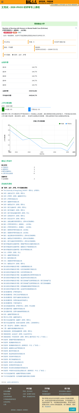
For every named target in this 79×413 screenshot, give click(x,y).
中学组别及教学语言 (9, 399)
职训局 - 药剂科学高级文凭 (12, 356)
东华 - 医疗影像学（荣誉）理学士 (14, 210)
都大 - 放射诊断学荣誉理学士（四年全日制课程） (19, 221)
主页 (4, 404)
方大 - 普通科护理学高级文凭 (12, 261)
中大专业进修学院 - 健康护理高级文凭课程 (17, 373)
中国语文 (5, 167)
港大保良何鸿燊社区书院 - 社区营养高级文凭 (17, 272)
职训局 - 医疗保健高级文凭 (12, 359)
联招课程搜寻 (46, 394)
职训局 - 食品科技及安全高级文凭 (14, 354)
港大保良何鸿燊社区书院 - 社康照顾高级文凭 (17, 266)
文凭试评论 (6, 402)
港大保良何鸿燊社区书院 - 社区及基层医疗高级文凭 (20, 269)
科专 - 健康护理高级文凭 (11, 314)
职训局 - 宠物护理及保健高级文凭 (14, 339)
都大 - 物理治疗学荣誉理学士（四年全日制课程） (19, 238)
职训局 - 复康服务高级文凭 (12, 342)
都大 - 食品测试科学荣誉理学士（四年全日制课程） (20, 235)
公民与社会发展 (8, 173)
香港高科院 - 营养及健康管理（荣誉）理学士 (17, 331)
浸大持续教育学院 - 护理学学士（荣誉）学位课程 (19, 306)
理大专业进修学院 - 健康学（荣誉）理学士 (17, 320)
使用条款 (13, 410)
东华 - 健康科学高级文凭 (11, 202)
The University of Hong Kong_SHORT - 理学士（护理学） (21, 190)
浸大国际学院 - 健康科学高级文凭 (14, 308)
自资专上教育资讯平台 (13, 382)
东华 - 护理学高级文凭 (10, 199)
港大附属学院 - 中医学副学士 (12, 303)
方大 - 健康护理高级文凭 (11, 255)
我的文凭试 (6, 394)
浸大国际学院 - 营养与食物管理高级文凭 (16, 311)
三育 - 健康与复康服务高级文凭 (13, 328)
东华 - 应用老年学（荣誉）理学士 (14, 216)
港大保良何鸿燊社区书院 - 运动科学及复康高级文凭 (20, 289)
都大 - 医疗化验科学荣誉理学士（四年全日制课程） (20, 241)
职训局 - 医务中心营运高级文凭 (13, 362)
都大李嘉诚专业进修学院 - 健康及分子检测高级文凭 (20, 247)
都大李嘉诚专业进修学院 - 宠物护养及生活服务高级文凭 (21, 244)
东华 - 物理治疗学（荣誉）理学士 (14, 204)
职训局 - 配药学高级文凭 (11, 351)
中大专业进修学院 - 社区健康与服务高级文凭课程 (19, 376)
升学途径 (62, 5)
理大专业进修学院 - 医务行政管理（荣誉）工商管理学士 (21, 323)
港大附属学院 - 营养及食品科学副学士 (15, 300)
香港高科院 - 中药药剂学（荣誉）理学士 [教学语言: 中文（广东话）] (25, 337)
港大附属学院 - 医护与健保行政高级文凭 (16, 297)
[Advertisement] (39, 15)
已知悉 (72, 409)
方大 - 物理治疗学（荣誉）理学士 (14, 263)
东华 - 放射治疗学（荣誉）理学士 (14, 193)
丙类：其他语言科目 (29, 396)
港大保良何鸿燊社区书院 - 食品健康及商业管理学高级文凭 (22, 275)
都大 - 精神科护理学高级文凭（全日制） (16, 230)
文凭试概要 (54, 5)
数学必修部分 (7, 171)
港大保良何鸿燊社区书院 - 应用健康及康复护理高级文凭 (21, 286)
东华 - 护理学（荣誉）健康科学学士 (14, 196)
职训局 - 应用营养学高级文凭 (12, 365)
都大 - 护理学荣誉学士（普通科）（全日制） (17, 227)
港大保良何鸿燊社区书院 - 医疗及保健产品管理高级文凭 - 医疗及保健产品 (27, 280)
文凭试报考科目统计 (65, 394)
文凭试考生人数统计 (65, 391)
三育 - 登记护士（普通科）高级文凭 (14, 325)
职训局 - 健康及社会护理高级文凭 (14, 348)
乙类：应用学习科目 (29, 394)
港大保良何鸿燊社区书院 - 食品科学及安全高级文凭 (20, 277)
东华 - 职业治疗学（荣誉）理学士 (14, 218)
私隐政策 (48, 406)
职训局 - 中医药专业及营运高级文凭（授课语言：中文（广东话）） (25, 370)
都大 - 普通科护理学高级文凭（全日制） (16, 233)
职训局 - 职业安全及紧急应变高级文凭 (15, 368)
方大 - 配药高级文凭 (9, 258)
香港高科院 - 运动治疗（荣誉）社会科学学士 (17, 334)
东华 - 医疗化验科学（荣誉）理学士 (14, 207)
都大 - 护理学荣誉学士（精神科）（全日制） (17, 224)
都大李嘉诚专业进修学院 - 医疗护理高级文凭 (17, 249)
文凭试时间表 (7, 396)
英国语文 (5, 169)
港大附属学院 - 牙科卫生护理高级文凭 (15, 294)
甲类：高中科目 (27, 391)
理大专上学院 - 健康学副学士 (12, 317)
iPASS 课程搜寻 (72, 5)
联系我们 (25, 410)
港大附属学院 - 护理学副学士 (12, 292)
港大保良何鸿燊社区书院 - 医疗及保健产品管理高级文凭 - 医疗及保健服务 (27, 283)
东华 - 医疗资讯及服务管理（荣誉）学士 (16, 213)
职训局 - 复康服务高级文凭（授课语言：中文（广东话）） (22, 345)
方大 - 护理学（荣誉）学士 (12, 252)
